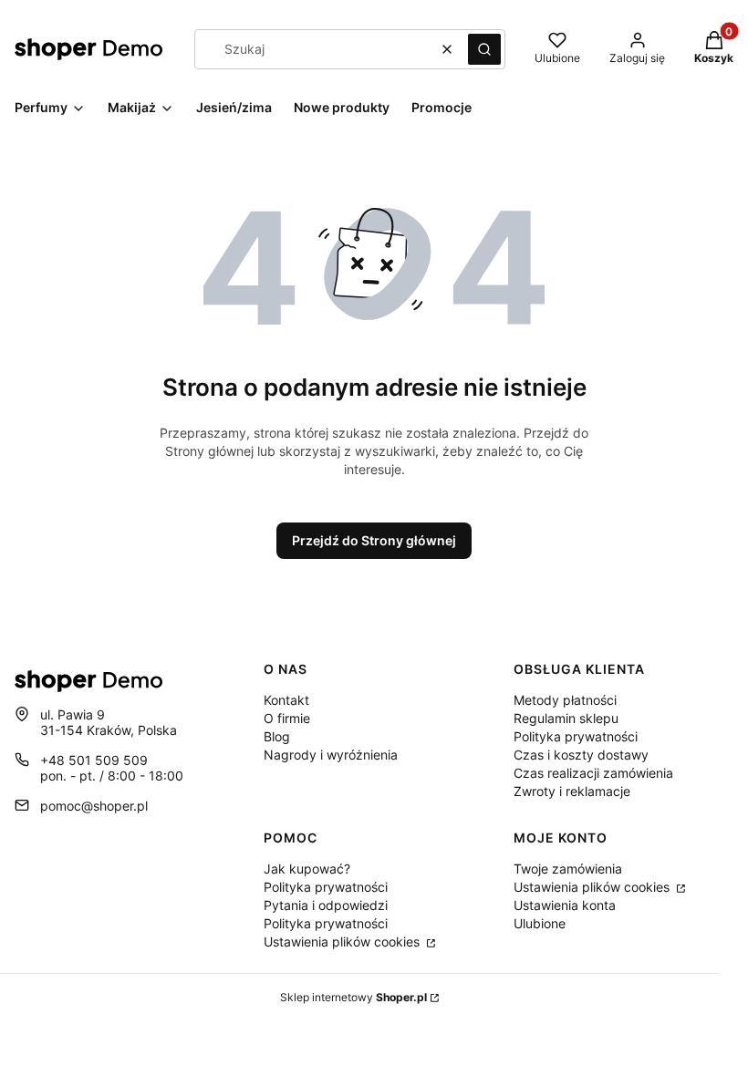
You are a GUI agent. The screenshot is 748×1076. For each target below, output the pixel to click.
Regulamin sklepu (566, 718)
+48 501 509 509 (94, 760)
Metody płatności (565, 700)
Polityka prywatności (576, 736)
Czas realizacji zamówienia (593, 773)
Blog (277, 736)
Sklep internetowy (353, 997)
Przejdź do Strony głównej (374, 540)
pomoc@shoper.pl (94, 805)
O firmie (287, 718)
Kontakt (286, 700)
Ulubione (540, 923)
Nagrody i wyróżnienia (331, 754)
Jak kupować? (307, 868)
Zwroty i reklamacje (572, 791)
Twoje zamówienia (568, 868)
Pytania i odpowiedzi (326, 905)
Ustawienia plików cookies (343, 941)
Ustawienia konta (565, 905)
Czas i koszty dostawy (581, 754)
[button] (484, 49)
